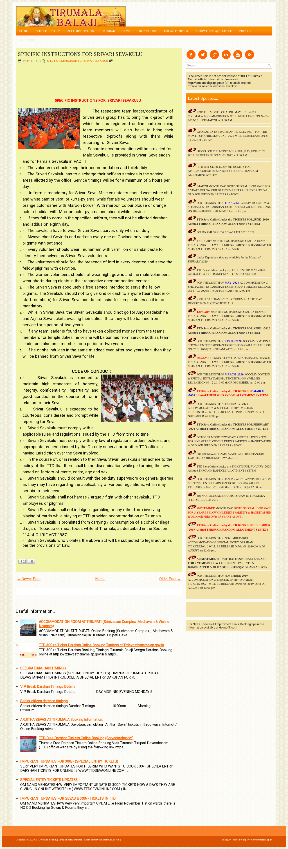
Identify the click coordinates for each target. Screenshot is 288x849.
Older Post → (170, 579)
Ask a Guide (28, 40)
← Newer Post (28, 579)
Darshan (108, 31)
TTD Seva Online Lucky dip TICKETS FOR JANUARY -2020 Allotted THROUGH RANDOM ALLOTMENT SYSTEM (229, 468)
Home (23, 31)
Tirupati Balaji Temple (213, 31)
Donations (148, 31)
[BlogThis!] (24, 561)
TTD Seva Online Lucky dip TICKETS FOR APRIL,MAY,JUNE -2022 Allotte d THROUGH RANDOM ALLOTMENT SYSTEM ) (223, 171)
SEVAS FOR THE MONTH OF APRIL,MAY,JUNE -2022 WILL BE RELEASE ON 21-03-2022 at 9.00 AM (227, 153)
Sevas (127, 31)
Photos (245, 31)
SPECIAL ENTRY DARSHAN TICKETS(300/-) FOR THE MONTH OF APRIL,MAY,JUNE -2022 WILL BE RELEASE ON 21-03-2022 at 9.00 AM (229, 136)
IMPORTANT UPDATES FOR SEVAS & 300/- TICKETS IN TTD (68, 798)
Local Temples (176, 31)
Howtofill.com (228, 627)
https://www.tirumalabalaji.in (257, 839)
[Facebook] (191, 58)
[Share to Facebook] (33, 561)
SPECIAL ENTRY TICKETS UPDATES (49, 780)
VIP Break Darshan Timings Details (47, 686)
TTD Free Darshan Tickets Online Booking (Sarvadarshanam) (86, 738)
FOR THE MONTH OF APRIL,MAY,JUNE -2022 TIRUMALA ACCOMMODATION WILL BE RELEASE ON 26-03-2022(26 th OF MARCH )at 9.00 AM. (228, 116)
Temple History (47, 31)
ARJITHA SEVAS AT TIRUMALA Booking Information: (61, 719)
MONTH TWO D (226, 508)
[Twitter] (202, 58)
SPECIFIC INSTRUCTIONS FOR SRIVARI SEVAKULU (80, 54)
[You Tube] (237, 58)
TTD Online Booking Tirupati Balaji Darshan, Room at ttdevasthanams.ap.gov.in (77, 839)
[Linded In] (226, 58)
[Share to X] (28, 561)
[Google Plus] (214, 58)
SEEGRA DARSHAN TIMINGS (43, 668)
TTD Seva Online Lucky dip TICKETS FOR (225, 328)
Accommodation (80, 31)
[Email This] (20, 561)
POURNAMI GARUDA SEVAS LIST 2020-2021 (225, 232)
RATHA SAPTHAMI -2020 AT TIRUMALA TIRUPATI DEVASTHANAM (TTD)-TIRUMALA (225, 301)
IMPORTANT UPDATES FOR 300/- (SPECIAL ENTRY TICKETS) (69, 761)
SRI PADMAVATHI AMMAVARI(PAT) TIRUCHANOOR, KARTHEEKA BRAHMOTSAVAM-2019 (226, 456)
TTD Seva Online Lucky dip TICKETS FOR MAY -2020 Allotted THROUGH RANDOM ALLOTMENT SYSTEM (226, 272)
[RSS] (249, 58)
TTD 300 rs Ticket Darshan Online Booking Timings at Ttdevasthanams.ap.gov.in (101, 645)
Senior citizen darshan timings (44, 701)
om (28, 60)
